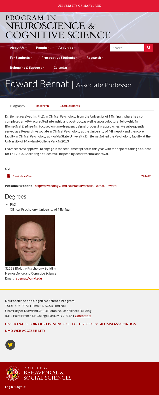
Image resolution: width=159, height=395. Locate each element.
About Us (17, 47)
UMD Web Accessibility (25, 330)
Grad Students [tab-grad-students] (70, 106)
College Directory (80, 324)
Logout (20, 387)
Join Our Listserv (45, 324)
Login (9, 387)
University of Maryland (79, 5)
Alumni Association (118, 324)
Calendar (60, 67)
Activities (65, 47)
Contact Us (83, 316)
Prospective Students (58, 57)
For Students (20, 57)
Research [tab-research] (42, 106)
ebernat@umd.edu (29, 278)
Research (94, 57)
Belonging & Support (26, 67)
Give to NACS (16, 324)
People (41, 47)
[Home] (58, 27)
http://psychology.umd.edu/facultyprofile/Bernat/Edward (76, 186)
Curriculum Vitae (22, 176)
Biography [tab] (17, 106)
